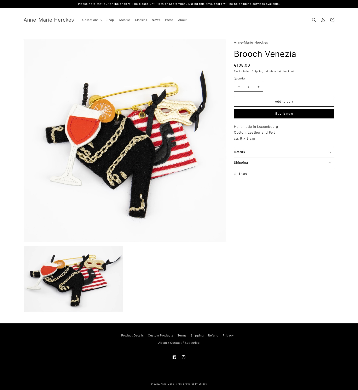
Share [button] (243, 173)
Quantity (240, 78)
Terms (182, 335)
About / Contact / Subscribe (179, 342)
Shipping (257, 71)
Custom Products (160, 335)
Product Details (132, 335)
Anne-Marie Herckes (172, 384)
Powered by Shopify (196, 384)
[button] (92, 20)
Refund (213, 335)
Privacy (228, 335)
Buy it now (284, 114)
